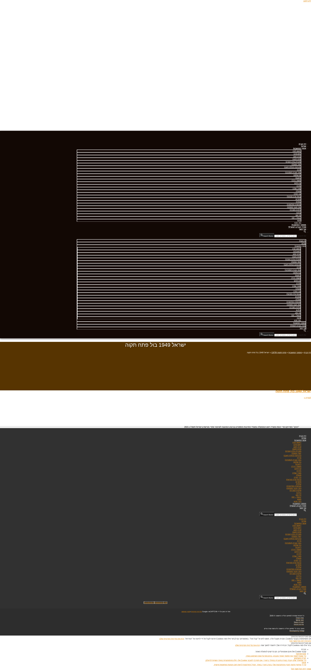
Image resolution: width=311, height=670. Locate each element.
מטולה (298, 191)
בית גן (298, 212)
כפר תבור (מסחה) (294, 207)
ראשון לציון (297, 151)
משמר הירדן (296, 180)
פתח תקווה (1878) (278, 353)
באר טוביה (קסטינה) (293, 172)
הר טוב (298, 215)
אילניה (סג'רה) (295, 210)
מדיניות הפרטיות (196, 611)
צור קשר (302, 229)
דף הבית (302, 144)
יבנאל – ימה (296, 218)
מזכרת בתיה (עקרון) (293, 162)
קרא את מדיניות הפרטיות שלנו (171, 639)
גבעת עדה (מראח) (294, 196)
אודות (303, 146)
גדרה (299, 170)
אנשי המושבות (299, 148)
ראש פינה (297, 154)
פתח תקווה (296, 159)
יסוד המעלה (296, 164)
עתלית (298, 202)
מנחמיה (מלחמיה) (294, 204)
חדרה (299, 186)
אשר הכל (293, 641)
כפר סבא (297, 223)
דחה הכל (301, 641)
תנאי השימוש (186, 611)
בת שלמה (297, 175)
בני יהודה (297, 194)
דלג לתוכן (307, 1)
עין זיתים (297, 183)
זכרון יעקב (297, 156)
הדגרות (308, 641)
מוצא (299, 220)
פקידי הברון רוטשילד (297, 227)
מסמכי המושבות (299, 225)
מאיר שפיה (297, 188)
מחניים (298, 199)
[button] (305, 232)
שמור (308, 669)
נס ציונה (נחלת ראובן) (292, 167)
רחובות (298, 178)
